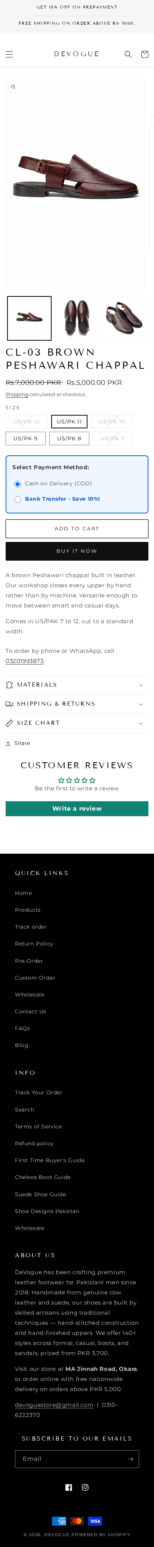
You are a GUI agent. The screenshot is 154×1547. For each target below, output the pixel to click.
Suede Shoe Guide (40, 1194)
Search (24, 1109)
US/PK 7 (116, 440)
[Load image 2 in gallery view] (77, 318)
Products (28, 910)
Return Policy (34, 943)
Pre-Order (29, 961)
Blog (21, 1045)
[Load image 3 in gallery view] (124, 318)
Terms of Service (38, 1126)
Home (23, 893)
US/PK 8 (69, 438)
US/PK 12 (30, 423)
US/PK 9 (25, 438)
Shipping (17, 394)
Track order (31, 926)
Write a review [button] (77, 808)
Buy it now (77, 551)
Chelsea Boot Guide (43, 1177)
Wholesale (29, 994)
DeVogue (57, 1534)
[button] (9, 54)
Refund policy (34, 1143)
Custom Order (35, 977)
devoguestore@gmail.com (54, 1404)
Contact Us (30, 1011)
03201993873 (25, 660)
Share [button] (22, 743)
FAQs (22, 1028)
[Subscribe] (130, 1459)
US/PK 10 (116, 423)
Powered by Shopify (101, 1534)
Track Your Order (39, 1092)
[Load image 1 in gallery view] (29, 318)
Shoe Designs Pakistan (47, 1211)
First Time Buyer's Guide (49, 1160)
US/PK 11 (69, 421)
